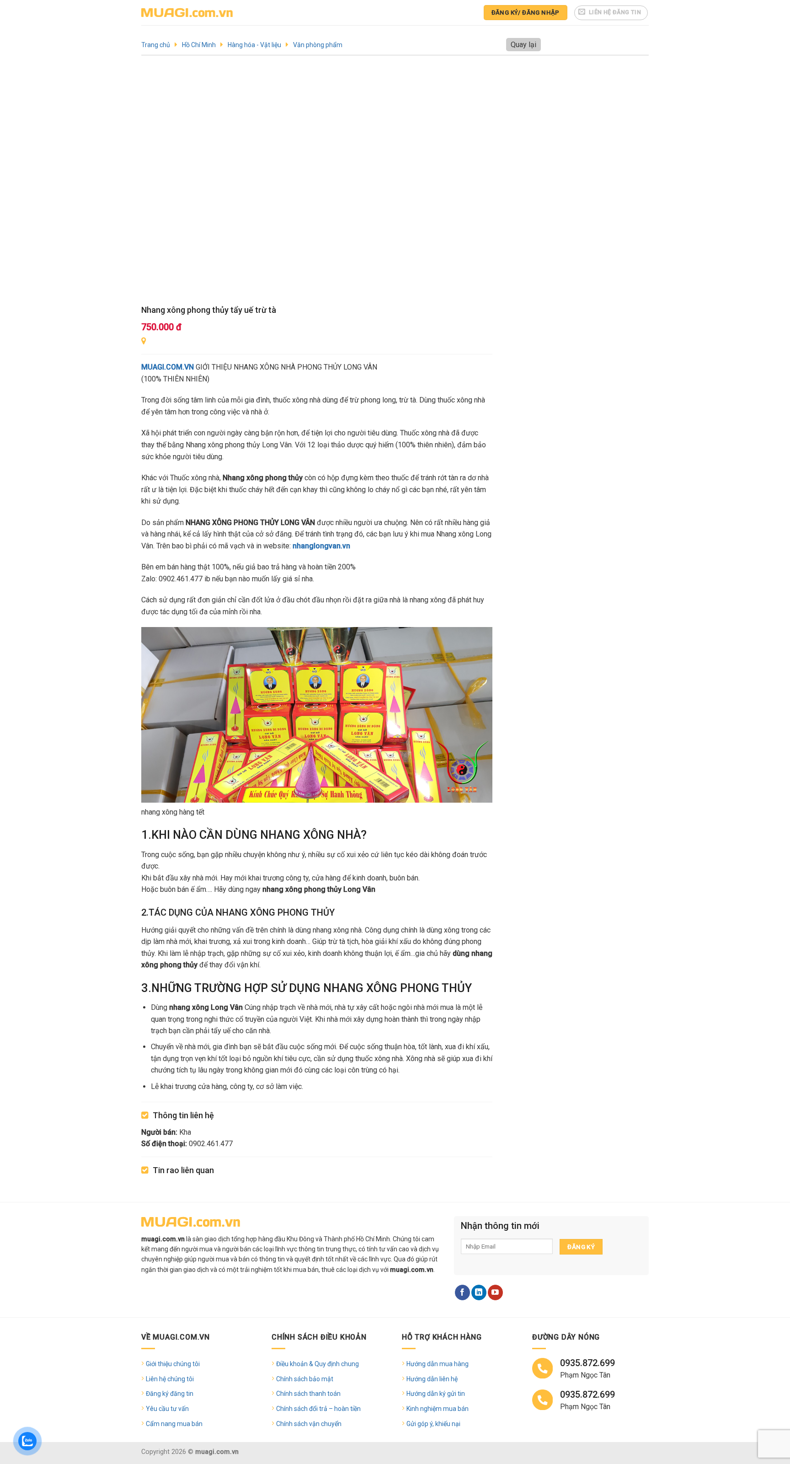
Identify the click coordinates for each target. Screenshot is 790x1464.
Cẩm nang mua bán (174, 1423)
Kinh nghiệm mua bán (437, 1408)
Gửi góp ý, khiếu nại (433, 1423)
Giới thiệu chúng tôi (173, 1363)
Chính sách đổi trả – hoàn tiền (318, 1408)
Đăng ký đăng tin (169, 1393)
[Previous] (160, 183)
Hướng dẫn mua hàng (437, 1363)
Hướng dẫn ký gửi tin (435, 1393)
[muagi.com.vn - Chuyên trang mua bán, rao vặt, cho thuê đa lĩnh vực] (187, 12)
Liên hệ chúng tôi (170, 1379)
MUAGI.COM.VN (167, 367)
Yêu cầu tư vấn (167, 1408)
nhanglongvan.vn (321, 546)
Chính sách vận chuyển (309, 1423)
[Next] (473, 183)
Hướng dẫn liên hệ (432, 1379)
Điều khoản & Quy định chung (317, 1363)
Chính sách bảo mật (304, 1379)
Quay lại (523, 44)
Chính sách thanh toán (308, 1393)
